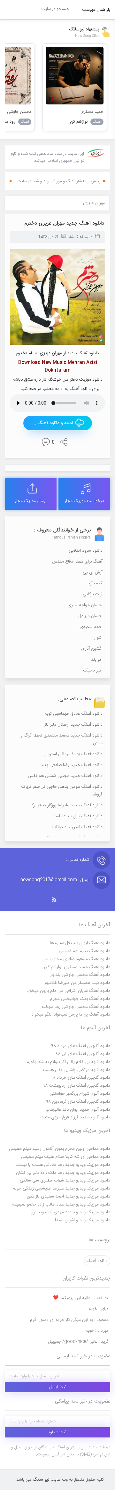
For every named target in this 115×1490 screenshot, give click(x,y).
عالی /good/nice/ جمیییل (78, 1342)
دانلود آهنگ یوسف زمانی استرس (73, 754)
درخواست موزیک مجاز (84, 501)
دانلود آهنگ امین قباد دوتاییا (77, 827)
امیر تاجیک (93, 670)
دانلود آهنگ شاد (80, 237)
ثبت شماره (57, 1432)
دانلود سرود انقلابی (86, 551)
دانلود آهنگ (97, 1261)
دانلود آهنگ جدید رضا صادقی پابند (72, 765)
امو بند (97, 659)
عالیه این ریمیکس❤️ (81, 1298)
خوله (99, 1309)
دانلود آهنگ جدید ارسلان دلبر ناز (73, 725)
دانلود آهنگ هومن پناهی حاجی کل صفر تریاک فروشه (62, 790)
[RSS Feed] (57, 899)
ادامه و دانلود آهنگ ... (52, 423)
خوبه (97, 1331)
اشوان (97, 638)
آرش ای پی (93, 572)
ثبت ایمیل (57, 1387)
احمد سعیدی (91, 627)
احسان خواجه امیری (85, 605)
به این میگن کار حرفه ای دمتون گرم (69, 1320)
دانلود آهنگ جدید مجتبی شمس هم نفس (65, 776)
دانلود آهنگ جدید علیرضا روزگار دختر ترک (66, 805)
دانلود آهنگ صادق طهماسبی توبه (74, 714)
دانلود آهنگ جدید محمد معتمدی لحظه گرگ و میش (61, 739)
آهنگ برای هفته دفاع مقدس (77, 561)
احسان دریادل (91, 616)
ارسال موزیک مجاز (30, 501)
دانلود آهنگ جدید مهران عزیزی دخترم (64, 223)
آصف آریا (95, 583)
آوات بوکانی (93, 594)
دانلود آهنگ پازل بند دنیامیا (78, 816)
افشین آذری (92, 649)
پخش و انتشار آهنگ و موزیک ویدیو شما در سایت (59, 181)
